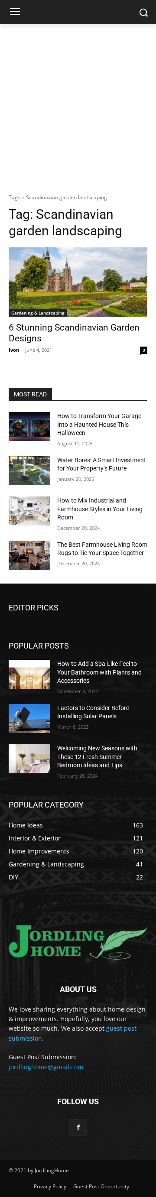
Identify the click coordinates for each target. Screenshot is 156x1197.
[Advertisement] (78, 107)
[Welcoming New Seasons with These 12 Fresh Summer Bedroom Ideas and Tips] (29, 758)
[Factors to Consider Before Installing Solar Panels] (29, 718)
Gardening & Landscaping (38, 313)
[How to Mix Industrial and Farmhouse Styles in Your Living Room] (29, 511)
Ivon (14, 350)
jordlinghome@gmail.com (46, 1067)
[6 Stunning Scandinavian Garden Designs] (78, 282)
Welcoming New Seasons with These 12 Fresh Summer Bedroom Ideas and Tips (97, 757)
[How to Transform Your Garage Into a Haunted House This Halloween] (29, 426)
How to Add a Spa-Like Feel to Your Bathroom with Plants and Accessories (99, 672)
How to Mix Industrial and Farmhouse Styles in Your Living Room (100, 509)
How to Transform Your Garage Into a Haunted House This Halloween (99, 424)
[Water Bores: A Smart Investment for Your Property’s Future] (29, 470)
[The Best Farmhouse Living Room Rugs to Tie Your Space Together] (29, 555)
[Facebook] (77, 1127)
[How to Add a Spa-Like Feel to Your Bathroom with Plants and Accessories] (29, 674)
